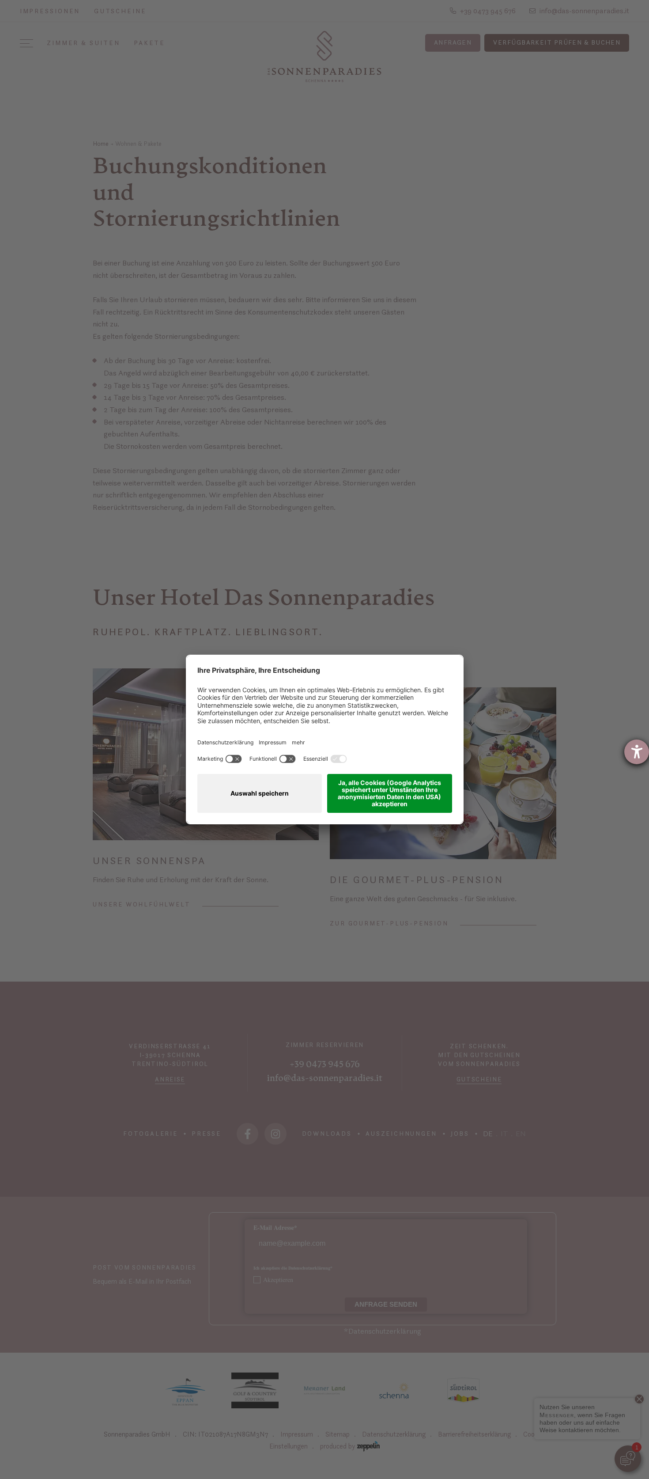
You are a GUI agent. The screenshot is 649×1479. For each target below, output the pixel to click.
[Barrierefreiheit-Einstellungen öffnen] (636, 752)
